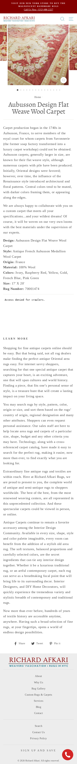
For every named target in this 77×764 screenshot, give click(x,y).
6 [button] (33, 90)
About (38, 676)
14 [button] (57, 90)
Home (37, 97)
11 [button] (48, 90)
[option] (38, 7)
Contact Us (38, 732)
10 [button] (45, 90)
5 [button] (30, 90)
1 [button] (18, 90)
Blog (38, 707)
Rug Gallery (38, 688)
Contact (38, 713)
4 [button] (27, 90)
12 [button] (51, 90)
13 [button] (54, 90)
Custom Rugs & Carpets (38, 694)
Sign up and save (38, 750)
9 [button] (42, 90)
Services (38, 700)
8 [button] (39, 90)
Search (38, 726)
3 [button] (24, 90)
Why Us (38, 682)
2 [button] (21, 90)
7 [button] (36, 90)
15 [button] (60, 90)
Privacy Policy (38, 738)
